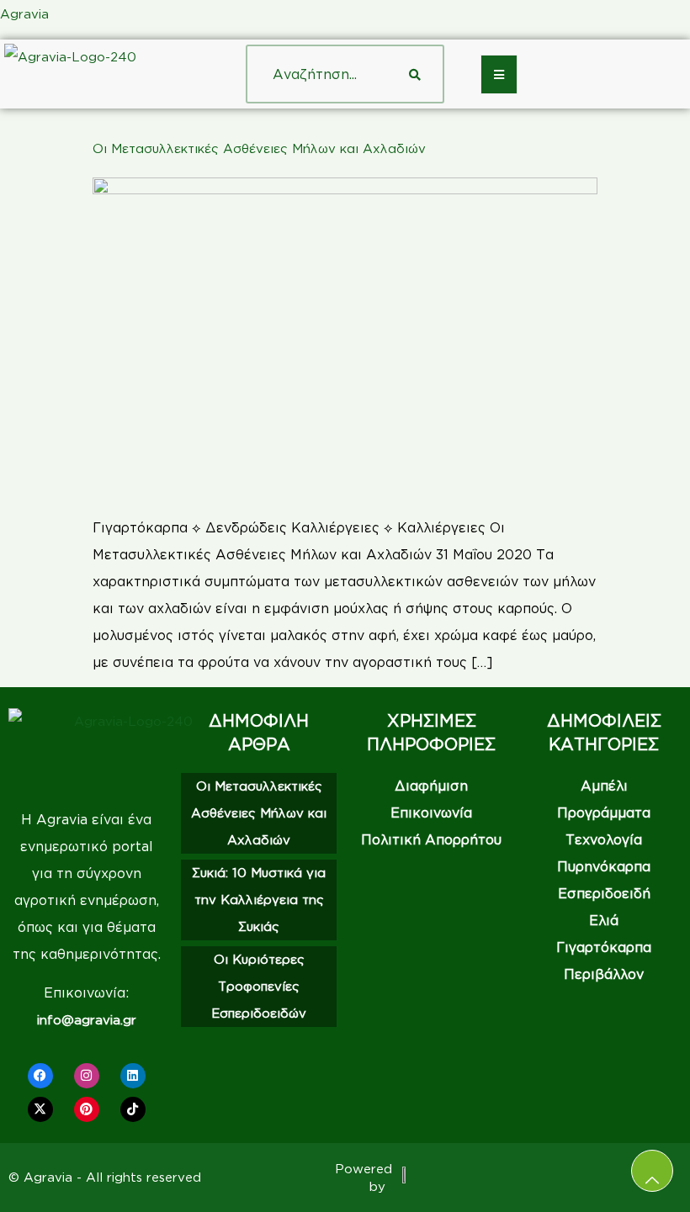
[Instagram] (86, 1075)
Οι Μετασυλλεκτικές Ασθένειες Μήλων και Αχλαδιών (259, 148)
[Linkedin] (133, 1075)
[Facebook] (40, 1075)
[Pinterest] (86, 1109)
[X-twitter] (40, 1109)
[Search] (414, 74)
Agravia (24, 14)
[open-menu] (499, 74)
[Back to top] (652, 1171)
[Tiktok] (133, 1109)
